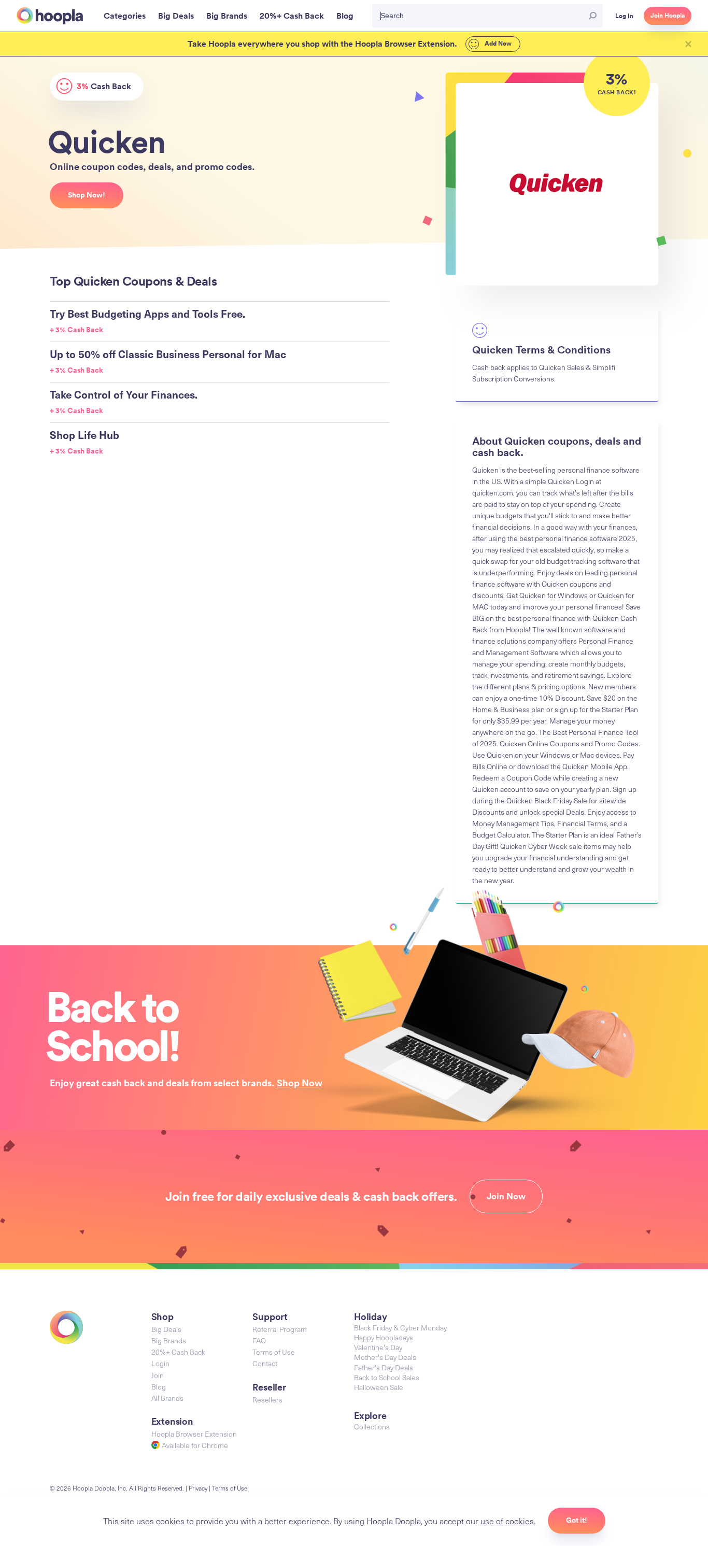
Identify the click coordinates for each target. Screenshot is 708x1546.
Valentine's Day (378, 1347)
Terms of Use (273, 1351)
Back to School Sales (386, 1377)
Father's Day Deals (383, 1367)
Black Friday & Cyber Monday (400, 1327)
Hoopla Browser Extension (194, 1433)
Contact (264, 1363)
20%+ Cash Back (178, 1351)
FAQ (259, 1340)
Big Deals (166, 1329)
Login (160, 1363)
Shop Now (299, 1082)
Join (157, 1375)
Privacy (198, 1488)
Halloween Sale (378, 1387)
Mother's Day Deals (385, 1357)
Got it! (576, 1520)
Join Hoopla (667, 15)
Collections (372, 1426)
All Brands (167, 1398)
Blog (158, 1386)
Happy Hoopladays (383, 1337)
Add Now (497, 43)
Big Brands (168, 1340)
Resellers (267, 1399)
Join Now (506, 1196)
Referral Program (279, 1329)
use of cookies (507, 1520)
